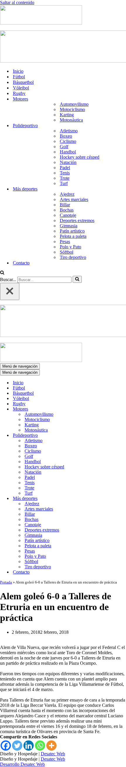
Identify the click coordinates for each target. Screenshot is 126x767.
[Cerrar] (9, 291)
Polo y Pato (70, 246)
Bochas (67, 209)
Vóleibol (21, 87)
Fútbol (19, 76)
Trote (64, 178)
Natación (68, 162)
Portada (6, 582)
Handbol (68, 151)
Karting (67, 114)
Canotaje (68, 215)
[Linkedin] (28, 745)
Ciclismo (68, 141)
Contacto (21, 262)
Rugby (19, 93)
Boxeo (66, 136)
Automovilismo (74, 104)
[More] (51, 745)
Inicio (18, 71)
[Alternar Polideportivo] (102, 435)
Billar (65, 204)
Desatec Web (53, 753)
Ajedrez (67, 194)
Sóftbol (66, 252)
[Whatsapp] (40, 745)
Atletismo (69, 130)
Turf (64, 183)
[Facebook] (6, 745)
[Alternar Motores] (102, 409)
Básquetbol (23, 82)
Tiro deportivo (73, 257)
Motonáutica (71, 119)
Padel (65, 167)
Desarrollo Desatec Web (22, 764)
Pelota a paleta (73, 236)
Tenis (65, 172)
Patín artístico (72, 230)
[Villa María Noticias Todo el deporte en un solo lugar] (41, 22)
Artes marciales (74, 199)
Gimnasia (68, 225)
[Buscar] (2, 273)
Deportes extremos (77, 220)
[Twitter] (17, 745)
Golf (64, 146)
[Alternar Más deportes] (102, 498)
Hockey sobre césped (79, 157)
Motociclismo (72, 109)
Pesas (65, 241)
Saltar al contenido (17, 2)
